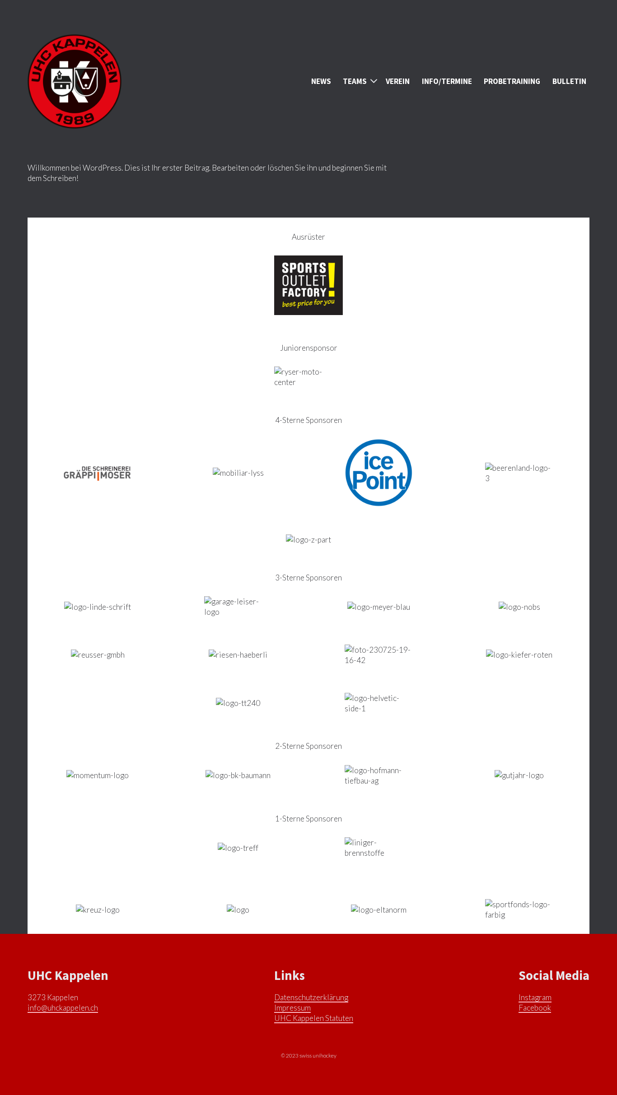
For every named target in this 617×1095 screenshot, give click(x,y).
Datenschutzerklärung (311, 997)
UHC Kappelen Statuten (313, 1018)
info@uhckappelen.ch (63, 1007)
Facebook (535, 1007)
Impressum (292, 1007)
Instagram (535, 997)
